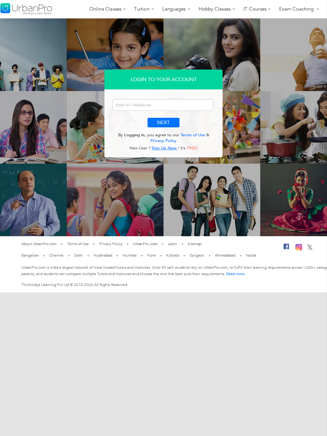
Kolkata (172, 255)
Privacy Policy (163, 141)
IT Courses (254, 9)
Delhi (78, 255)
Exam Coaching (297, 9)
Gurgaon (197, 255)
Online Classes (105, 9)
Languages (174, 9)
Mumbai (129, 255)
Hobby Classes (215, 9)
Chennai (56, 255)
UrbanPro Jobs (145, 243)
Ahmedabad (225, 255)
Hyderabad (103, 255)
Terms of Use (192, 135)
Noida (251, 255)
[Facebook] (286, 249)
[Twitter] (310, 248)
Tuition (141, 9)
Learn (173, 243)
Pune (151, 255)
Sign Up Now (165, 148)
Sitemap (195, 243)
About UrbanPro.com (39, 243)
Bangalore (30, 255)
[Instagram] (298, 249)
